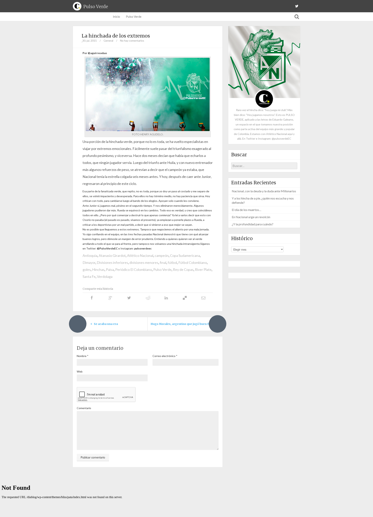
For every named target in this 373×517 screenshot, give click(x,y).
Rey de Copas (183, 269)
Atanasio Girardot (112, 255)
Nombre (82, 356)
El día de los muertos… (246, 210)
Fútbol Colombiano (192, 262)
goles (87, 269)
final (163, 262)
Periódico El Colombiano (133, 269)
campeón (162, 255)
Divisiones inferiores (112, 262)
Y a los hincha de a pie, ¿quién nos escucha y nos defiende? (263, 200)
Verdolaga (104, 276)
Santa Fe (89, 276)
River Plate (203, 269)
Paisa (110, 269)
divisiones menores (143, 262)
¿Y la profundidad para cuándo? (252, 224)
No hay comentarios (132, 40)
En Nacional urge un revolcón (251, 217)
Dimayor (89, 262)
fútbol (172, 262)
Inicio (116, 16)
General (108, 40)
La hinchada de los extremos (116, 36)
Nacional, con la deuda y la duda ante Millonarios (264, 191)
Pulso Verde (133, 16)
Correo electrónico (165, 356)
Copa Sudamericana (185, 255)
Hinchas (98, 269)
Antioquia (90, 255)
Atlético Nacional (140, 255)
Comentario (84, 408)
